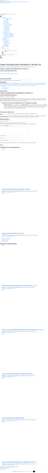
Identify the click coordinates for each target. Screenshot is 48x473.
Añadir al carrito (3, 82)
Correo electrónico (3, 140)
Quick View (13, 192)
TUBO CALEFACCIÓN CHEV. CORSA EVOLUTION (17, 374)
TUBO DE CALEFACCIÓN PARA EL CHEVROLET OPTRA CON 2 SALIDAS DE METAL (22, 85)
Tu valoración (2, 135)
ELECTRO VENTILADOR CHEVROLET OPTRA (16, 189)
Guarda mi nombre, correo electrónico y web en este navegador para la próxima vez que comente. (18, 142)
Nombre (1, 138)
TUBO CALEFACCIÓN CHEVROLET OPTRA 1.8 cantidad (10, 80)
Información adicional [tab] (6, 87)
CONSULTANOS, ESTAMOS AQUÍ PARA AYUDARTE (9, 73)
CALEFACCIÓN (12, 83)
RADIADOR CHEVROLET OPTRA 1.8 (13, 233)
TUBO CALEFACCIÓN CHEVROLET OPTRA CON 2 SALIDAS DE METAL (31, 83)
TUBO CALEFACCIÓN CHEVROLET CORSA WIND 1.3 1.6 (19, 285)
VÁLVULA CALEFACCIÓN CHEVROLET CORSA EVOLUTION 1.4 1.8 (22, 330)
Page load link (2, 469)
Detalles (9, 192)
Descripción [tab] (4, 86)
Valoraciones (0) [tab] (5, 88)
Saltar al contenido (3, 0)
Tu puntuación (3, 125)
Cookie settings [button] (29, 471)
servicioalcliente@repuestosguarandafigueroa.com (19, 1)
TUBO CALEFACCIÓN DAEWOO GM (13, 418)
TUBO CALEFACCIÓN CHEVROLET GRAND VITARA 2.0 (19, 462)
